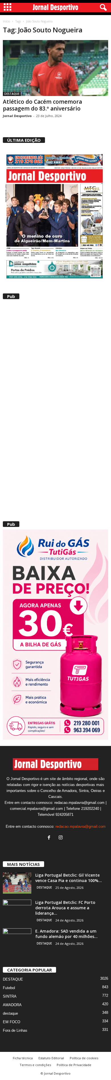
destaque (10, 1013)
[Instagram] (61, 838)
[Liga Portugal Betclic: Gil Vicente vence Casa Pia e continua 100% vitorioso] (17, 883)
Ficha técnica (23, 1058)
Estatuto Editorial (51, 1058)
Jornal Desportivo (17, 116)
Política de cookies (84, 1058)
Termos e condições (35, 1065)
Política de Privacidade (74, 1065)
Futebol (9, 988)
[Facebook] (50, 838)
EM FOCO (11, 1022)
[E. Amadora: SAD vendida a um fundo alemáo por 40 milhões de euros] (17, 939)
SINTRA (10, 996)
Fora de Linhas (15, 1030)
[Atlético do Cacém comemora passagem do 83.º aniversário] (55, 68)
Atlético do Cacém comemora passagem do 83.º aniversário (42, 105)
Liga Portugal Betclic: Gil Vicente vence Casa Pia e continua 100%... (68, 877)
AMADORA (12, 1005)
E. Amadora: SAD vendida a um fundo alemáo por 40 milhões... (66, 933)
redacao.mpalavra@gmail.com (81, 826)
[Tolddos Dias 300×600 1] (55, 634)
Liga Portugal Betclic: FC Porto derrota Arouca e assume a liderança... (65, 908)
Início (6, 21)
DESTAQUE (11, 94)
